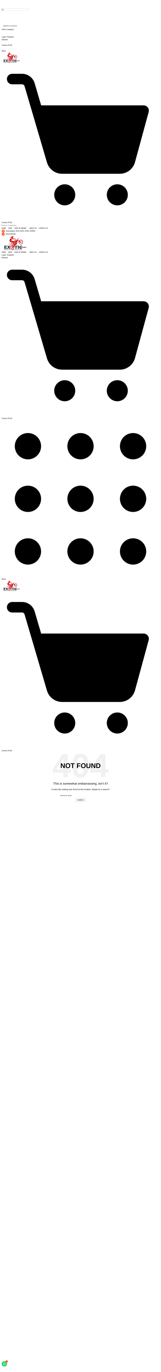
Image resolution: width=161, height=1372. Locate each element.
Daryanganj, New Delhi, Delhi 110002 (20, 231)
